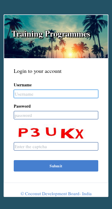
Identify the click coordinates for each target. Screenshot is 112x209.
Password (22, 106)
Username (23, 85)
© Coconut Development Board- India (56, 193)
